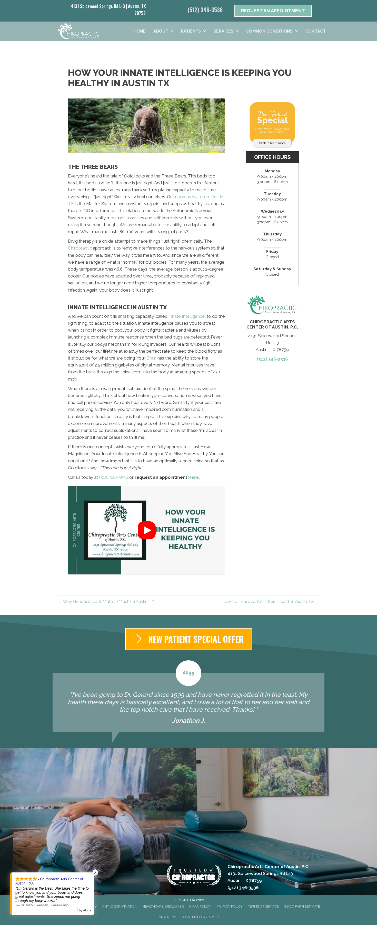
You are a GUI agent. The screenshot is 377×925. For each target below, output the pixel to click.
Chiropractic (80, 248)
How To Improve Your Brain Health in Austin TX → (270, 601)
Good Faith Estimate (302, 906)
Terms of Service (263, 906)
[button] (147, 530)
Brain (151, 358)
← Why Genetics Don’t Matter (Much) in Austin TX (106, 601)
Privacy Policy (229, 906)
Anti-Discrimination (119, 906)
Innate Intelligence (186, 316)
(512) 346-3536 (205, 9)
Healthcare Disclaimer (163, 906)
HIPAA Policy (200, 906)
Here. (194, 477)
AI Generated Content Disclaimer (189, 917)
